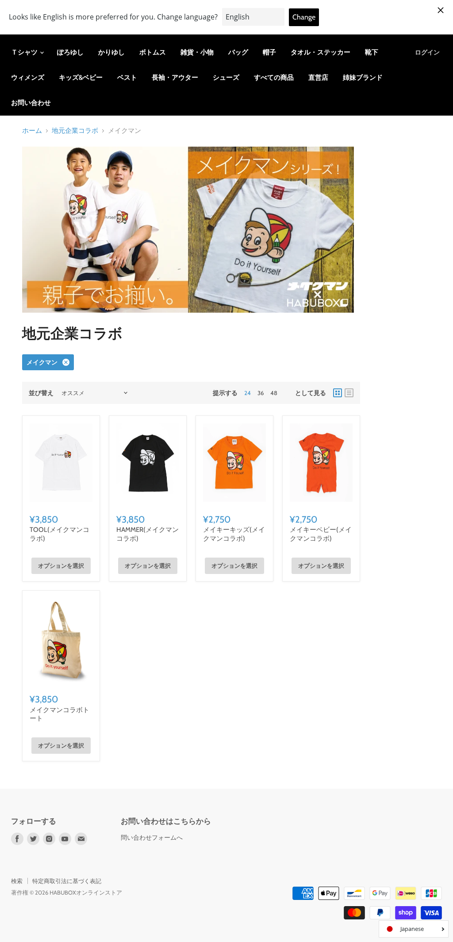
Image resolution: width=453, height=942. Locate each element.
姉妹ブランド (363, 77)
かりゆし (111, 52)
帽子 (269, 52)
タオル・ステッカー (320, 52)
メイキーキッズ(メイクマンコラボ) (234, 534)
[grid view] (337, 392)
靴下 (371, 52)
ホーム (32, 131)
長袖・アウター (175, 77)
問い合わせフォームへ (152, 837)
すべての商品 (274, 77)
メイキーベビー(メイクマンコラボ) (321, 534)
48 (273, 392)
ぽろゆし (70, 52)
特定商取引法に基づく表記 (66, 880)
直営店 (318, 77)
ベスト (127, 77)
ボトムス (152, 52)
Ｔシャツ (25, 52)
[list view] (349, 392)
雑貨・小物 (197, 52)
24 (247, 392)
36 (260, 392)
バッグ (238, 52)
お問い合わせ (31, 103)
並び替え (41, 392)
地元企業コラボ (75, 131)
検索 (17, 880)
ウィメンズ (27, 77)
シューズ (226, 77)
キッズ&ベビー (81, 77)
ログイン (427, 52)
